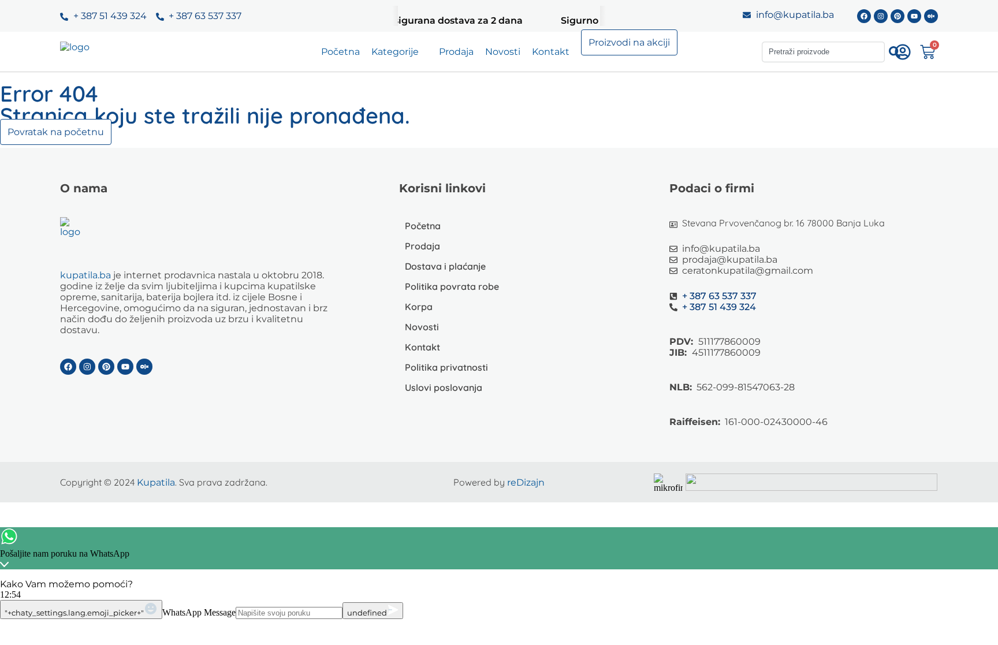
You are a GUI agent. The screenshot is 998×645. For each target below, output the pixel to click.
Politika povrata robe (452, 286)
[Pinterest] (897, 16)
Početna (340, 51)
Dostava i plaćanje (445, 266)
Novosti (502, 51)
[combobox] (823, 52)
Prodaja (456, 51)
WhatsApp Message (199, 612)
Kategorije (395, 51)
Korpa (419, 306)
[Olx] (931, 16)
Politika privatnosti (446, 367)
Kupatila (156, 482)
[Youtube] (914, 16)
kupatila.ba (85, 275)
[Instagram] (881, 16)
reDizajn (526, 482)
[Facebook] (864, 16)
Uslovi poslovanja (443, 387)
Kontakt (550, 51)
